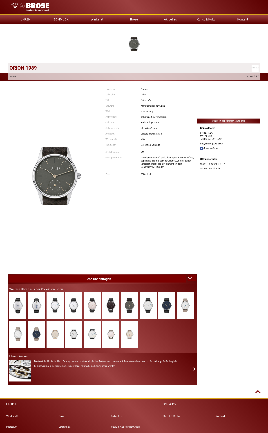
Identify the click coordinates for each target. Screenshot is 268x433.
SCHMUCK (169, 404)
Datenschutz (65, 427)
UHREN (11, 404)
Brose (134, 19)
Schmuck (61, 19)
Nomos (144, 89)
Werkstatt (97, 19)
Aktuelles (170, 19)
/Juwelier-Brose (210, 148)
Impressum (11, 427)
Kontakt (242, 19)
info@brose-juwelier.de (211, 143)
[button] (192, 278)
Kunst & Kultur (207, 19)
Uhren (25, 19)
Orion (143, 94)
